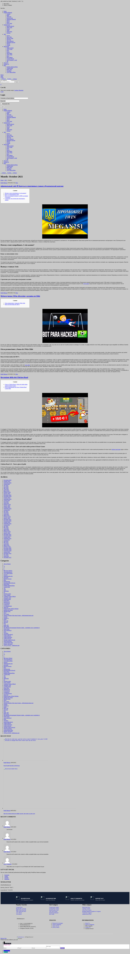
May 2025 (6, 488)
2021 (6, 180)
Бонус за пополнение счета (12, 194)
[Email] (39, 948)
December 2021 (7, 534)
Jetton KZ (6, 607)
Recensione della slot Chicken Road (14, 377)
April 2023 (6, 514)
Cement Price (19, 907)
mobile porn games (8, 610)
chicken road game (115, 449)
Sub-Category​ (53, 905)
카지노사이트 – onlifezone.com (11, 645)
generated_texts (7, 597)
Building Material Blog (9, 585)
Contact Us (87, 927)
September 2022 (7, 523)
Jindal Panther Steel (54, 910)
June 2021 (6, 541)
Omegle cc (6, 618)
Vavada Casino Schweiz (9, 640)
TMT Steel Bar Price (21, 911)
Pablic (5, 619)
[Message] (53, 948)
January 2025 (7, 493)
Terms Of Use (55, 926)
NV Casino (6, 614)
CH (4, 588)
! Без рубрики (7, 564)
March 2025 (6, 491)
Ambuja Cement (86, 908)
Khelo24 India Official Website (11, 608)
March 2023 (6, 515)
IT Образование (8, 606)
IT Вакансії (6, 604)
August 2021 (7, 539)
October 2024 (7, 497)
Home (2, 180)
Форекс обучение (8, 644)
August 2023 (7, 510)
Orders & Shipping (89, 924)
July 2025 (6, 485)
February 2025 (7, 492)
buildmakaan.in (21, 937)
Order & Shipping (56, 924)
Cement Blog (7, 587)
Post (5, 623)
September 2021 (7, 538)
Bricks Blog (6, 584)
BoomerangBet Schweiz (9, 583)
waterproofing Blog (8, 642)
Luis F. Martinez (7, 864)
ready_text (6, 625)
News (5, 612)
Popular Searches (21, 905)
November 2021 (7, 535)
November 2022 (7, 520)
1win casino (86, 283)
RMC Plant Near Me (21, 910)
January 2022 (7, 533)
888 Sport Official (8, 570)
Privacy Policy (55, 927)
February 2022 (7, 531)
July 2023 (6, 511)
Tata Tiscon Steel (53, 911)
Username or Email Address (7, 98)
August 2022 (7, 525)
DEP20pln (6, 591)
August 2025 (7, 484)
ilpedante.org (7, 602)
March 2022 (6, 530)
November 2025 (7, 480)
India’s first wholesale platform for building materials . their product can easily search (19, 813)
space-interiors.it (7, 630)
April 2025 (6, 489)
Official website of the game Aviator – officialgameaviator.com (18, 615)
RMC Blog (6, 626)
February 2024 (7, 504)
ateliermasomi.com (8, 576)
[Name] (11, 948)
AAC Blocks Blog (8, 573)
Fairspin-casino (7, 593)
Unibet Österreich (8, 637)
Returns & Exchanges (57, 923)
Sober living (6, 629)
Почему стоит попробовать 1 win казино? (15, 193)
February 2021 (7, 546)
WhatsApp (7, 950)
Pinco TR (6, 621)
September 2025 (7, 482)
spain (5, 631)
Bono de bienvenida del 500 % (12, 304)
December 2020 (7, 548)
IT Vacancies (7, 603)
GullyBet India (7, 599)
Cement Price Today (54, 908)
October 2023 (7, 507)
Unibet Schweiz (7, 638)
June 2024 (6, 501)
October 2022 (7, 522)
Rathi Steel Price (86, 907)
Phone (6, 952)
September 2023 (7, 508)
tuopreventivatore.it (8, 634)
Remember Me (5, 103)
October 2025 (7, 481)
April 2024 (6, 503)
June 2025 (6, 487)
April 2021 (6, 544)
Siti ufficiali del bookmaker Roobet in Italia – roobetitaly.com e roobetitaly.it (22, 627)
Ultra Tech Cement (86, 910)
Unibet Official (7, 636)
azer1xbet (6, 577)
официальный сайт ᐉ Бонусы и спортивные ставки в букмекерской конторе (32, 186)
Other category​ (87, 905)
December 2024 (7, 495)
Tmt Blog (6, 633)
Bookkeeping (7, 581)
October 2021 (7, 537)
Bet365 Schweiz (7, 578)
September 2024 (7, 499)
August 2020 (7, 552)
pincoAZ (6, 622)
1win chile (27, 365)
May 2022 (6, 527)
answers (5, 574)
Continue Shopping (18, 90)
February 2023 (7, 516)
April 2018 (6, 556)
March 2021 (6, 545)
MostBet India (7, 611)
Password (3, 101)
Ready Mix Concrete (21, 908)
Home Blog (6, 600)
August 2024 (7, 500)
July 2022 (6, 526)
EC (4, 592)
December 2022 (7, 519)
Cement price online (54, 907)
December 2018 (7, 553)
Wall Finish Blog (8, 641)
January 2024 (7, 506)
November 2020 (7, 549)
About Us (87, 923)
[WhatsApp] (4, 950)
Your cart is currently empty (7, 90)
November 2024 (7, 496)
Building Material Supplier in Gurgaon (91, 911)
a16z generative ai (8, 572)
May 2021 (6, 542)
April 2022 (6, 529)
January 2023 (7, 518)
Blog (17, 182)
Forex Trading (7, 595)
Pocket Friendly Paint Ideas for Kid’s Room (12, 765)
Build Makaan (4, 182)
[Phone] (25, 948)
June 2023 (6, 512)
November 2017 (7, 557)
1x (4, 566)
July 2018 (6, 554)
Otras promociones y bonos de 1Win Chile (15, 303)
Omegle (5, 616)
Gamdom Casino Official (10, 596)
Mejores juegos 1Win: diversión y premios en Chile (20, 296)
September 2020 (7, 550)
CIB (5, 589)
